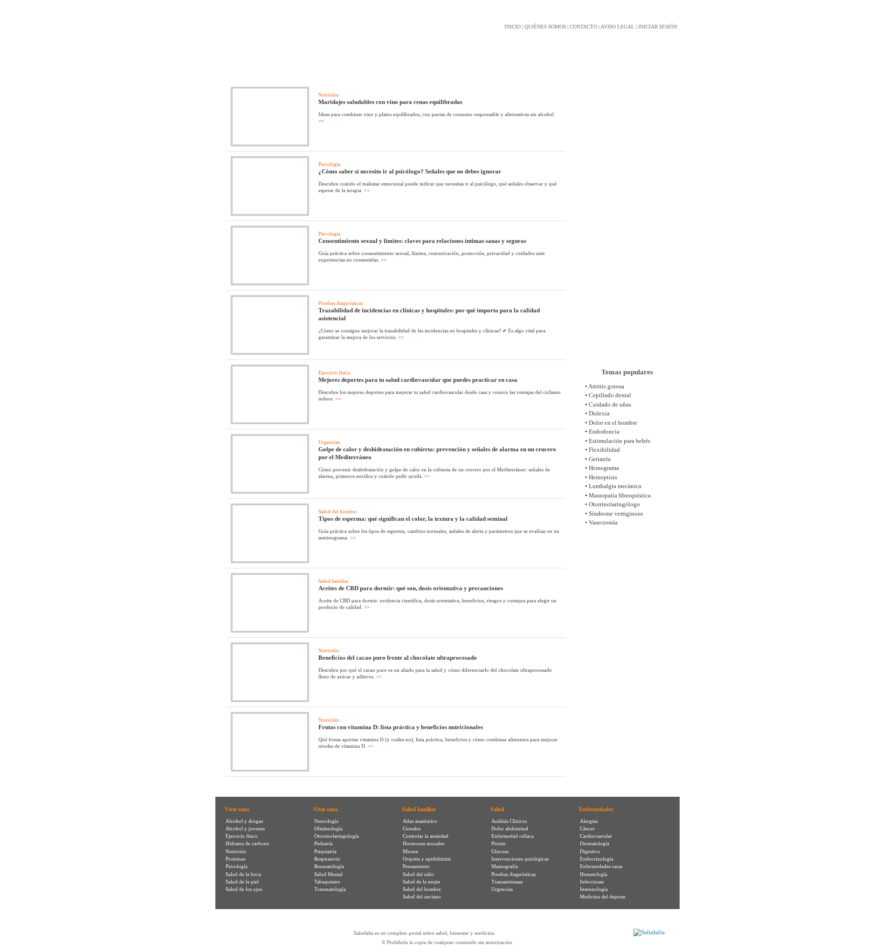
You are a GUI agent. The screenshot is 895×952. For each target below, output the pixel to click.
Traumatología (330, 889)
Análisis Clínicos (509, 821)
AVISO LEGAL (617, 26)
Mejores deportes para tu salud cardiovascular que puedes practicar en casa (417, 379)
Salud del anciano (422, 896)
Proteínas (235, 859)
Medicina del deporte (603, 896)
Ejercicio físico (334, 372)
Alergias (589, 821)
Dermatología (594, 843)
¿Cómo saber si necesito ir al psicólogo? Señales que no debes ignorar (409, 171)
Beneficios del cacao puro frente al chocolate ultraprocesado (397, 657)
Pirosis (498, 843)
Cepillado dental (610, 395)
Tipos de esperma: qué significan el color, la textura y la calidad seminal (413, 518)
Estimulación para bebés (619, 440)
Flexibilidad (604, 449)
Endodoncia (604, 431)
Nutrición (328, 94)
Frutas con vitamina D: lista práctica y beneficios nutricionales (400, 727)
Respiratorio (327, 859)
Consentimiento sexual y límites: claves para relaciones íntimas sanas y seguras (422, 240)
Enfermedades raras (601, 866)
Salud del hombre (337, 511)
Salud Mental (328, 874)
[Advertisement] (627, 214)
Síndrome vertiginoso (616, 513)
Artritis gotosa (606, 386)
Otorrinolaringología (336, 836)
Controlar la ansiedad (425, 836)
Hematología (593, 874)
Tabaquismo (327, 881)
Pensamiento (416, 866)
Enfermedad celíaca (512, 836)
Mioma (410, 851)
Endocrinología (596, 859)
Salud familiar (333, 581)
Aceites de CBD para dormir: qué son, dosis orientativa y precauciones (410, 588)
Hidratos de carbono (247, 843)
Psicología (329, 164)
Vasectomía (603, 522)
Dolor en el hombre (613, 422)
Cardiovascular (596, 836)
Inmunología (594, 889)
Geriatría (600, 458)
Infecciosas (592, 881)
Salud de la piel (242, 881)
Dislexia (599, 413)
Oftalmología (328, 828)
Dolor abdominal (509, 828)
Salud (497, 809)
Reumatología (329, 866)
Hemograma (604, 467)
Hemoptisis (603, 477)
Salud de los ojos (244, 889)
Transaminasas (507, 881)
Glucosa (500, 851)
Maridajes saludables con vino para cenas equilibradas (390, 101)
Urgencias (329, 442)
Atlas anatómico (420, 821)
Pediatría (323, 843)
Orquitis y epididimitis (427, 859)
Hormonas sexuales (423, 843)
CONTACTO (583, 26)
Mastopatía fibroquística (620, 495)
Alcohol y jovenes (245, 828)
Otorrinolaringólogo (614, 504)
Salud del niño (418, 874)
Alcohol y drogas (244, 821)
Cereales (411, 828)
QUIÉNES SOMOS (545, 26)
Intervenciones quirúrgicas (520, 859)
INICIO (512, 26)
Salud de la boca (243, 874)
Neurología (326, 821)
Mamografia (504, 866)
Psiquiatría (325, 851)
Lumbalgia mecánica (615, 486)
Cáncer (587, 828)
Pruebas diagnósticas (340, 303)
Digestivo (590, 851)
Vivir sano (237, 809)
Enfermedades (596, 809)
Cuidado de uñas (610, 404)
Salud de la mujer (422, 881)
